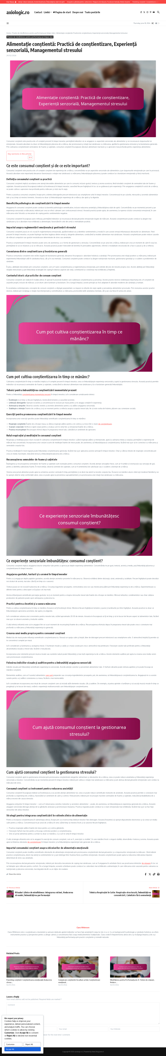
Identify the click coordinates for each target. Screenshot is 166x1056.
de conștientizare (105, 424)
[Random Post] (152, 23)
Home (8, 33)
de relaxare (146, 863)
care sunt (49, 675)
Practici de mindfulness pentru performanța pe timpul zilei (33, 33)
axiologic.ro (17, 12)
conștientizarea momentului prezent (36, 394)
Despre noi (77, 12)
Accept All (10, 1049)
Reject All (29, 1044)
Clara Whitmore (83, 927)
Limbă (47, 12)
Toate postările (92, 12)
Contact (38, 12)
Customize (10, 1044)
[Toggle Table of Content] (29, 157)
